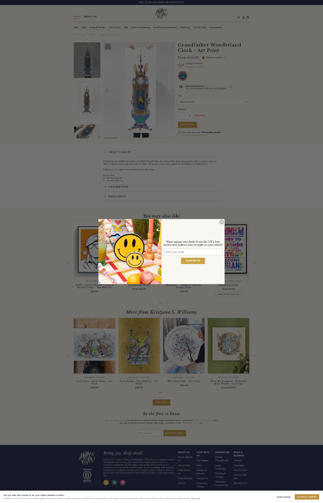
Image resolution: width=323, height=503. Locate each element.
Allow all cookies (307, 497)
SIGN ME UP (193, 261)
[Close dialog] (222, 222)
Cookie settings (284, 497)
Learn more (195, 498)
